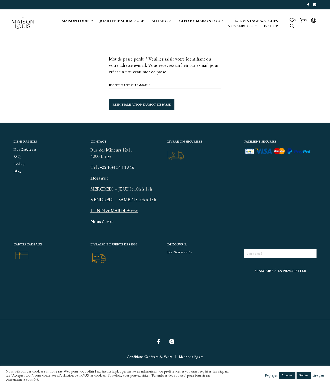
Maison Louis (75, 21)
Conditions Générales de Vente (149, 357)
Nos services (240, 26)
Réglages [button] (271, 375)
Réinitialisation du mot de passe (141, 105)
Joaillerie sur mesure (122, 21)
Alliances (162, 21)
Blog (17, 171)
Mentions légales (191, 357)
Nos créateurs (24, 149)
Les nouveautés (179, 252)
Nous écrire (102, 222)
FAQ (17, 156)
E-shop (271, 26)
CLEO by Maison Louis (201, 21)
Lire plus (318, 375)
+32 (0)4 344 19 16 (117, 167)
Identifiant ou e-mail (140, 85)
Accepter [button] (287, 375)
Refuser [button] (304, 375)
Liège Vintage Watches (254, 21)
